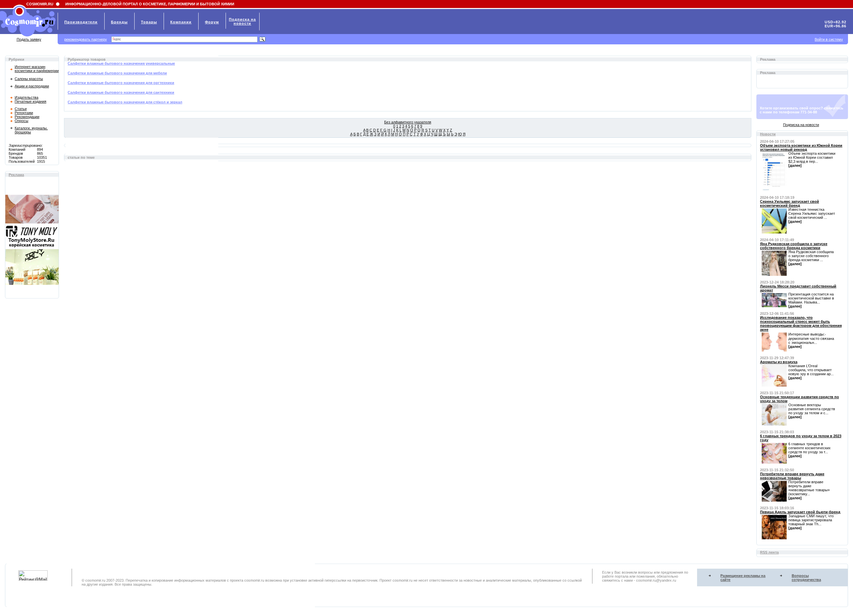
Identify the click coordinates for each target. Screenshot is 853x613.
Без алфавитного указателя (407, 122)
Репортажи (24, 113)
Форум (212, 22)
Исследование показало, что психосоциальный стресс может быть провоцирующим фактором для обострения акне (801, 324)
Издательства (26, 97)
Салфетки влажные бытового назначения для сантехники (121, 92)
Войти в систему (829, 39)
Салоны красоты (29, 79)
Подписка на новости (801, 125)
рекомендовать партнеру (85, 39)
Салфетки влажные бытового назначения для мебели (117, 73)
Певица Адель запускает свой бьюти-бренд (800, 512)
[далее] (795, 165)
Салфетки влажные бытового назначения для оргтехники (121, 83)
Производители (81, 22)
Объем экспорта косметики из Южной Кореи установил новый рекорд (801, 147)
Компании (181, 22)
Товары (149, 22)
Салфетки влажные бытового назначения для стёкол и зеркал (125, 102)
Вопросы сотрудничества (806, 578)
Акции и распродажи (32, 86)
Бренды (119, 22)
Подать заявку (29, 39)
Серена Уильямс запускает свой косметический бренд (789, 203)
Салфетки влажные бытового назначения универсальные (121, 63)
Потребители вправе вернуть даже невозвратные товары (792, 476)
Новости (768, 134)
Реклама (16, 175)
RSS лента (769, 552)
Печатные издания (30, 101)
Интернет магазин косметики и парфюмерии (37, 69)
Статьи (21, 109)
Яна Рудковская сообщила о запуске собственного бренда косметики (793, 246)
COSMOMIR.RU (39, 4)
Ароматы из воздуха (778, 362)
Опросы (21, 121)
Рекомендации (27, 117)
